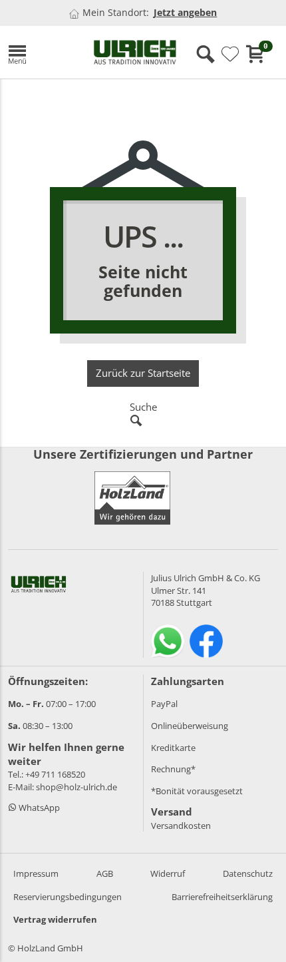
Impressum (36, 873)
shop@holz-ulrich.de (76, 787)
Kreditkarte (173, 748)
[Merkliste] (230, 55)
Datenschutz (248, 873)
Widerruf (167, 873)
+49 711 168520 (55, 774)
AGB (104, 873)
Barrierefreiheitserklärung (222, 897)
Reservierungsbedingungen (67, 897)
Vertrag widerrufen (55, 919)
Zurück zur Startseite (143, 372)
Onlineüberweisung (189, 726)
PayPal (164, 704)
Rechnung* (173, 769)
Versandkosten (181, 826)
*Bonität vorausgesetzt (197, 791)
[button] (40, 52)
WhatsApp (38, 808)
